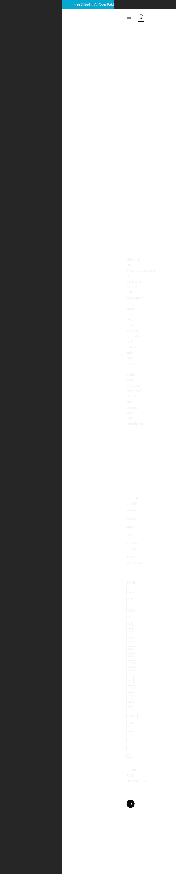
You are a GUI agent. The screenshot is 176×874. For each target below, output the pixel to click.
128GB (132, 663)
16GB (131, 649)
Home (131, 510)
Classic (132, 716)
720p (131, 695)
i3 (129, 741)
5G (129, 624)
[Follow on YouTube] (130, 483)
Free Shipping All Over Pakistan (91, 4)
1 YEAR (131, 590)
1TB (130, 599)
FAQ (129, 535)
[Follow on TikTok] (130, 454)
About (131, 518)
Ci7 (130, 709)
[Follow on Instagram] (130, 444)
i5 (129, 748)
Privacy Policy (132, 546)
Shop (130, 526)
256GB (132, 670)
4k (129, 617)
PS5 (130, 755)
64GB (131, 656)
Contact (132, 571)
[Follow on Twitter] (130, 463)
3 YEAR (131, 608)
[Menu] (129, 18)
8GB (130, 631)
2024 (131, 702)
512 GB (130, 679)
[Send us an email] (130, 473)
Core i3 (131, 725)
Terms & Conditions (134, 559)
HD (130, 734)
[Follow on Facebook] (130, 434)
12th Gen (130, 640)
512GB (132, 688)
